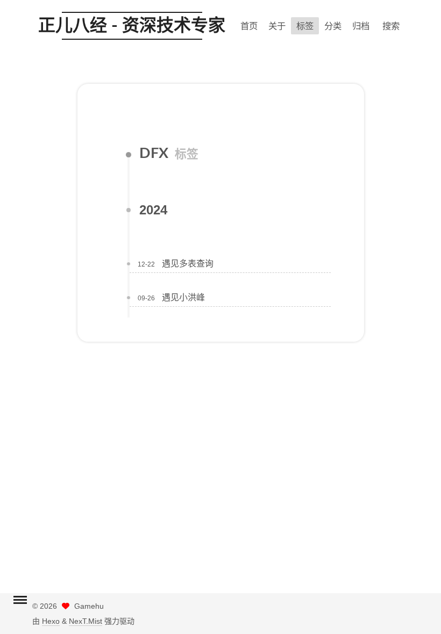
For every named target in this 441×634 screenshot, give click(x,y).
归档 (360, 26)
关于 (277, 26)
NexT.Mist (85, 621)
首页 (249, 26)
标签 (305, 26)
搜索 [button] (391, 26)
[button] (20, 601)
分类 (333, 26)
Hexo (51, 621)
